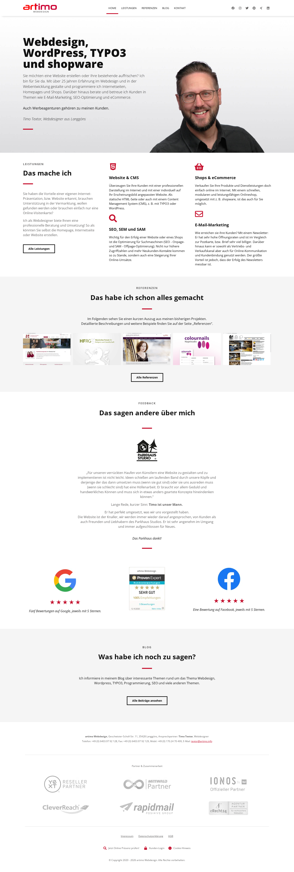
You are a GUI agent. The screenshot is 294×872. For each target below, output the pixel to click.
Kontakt (180, 8)
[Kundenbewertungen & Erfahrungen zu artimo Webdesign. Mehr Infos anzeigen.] (147, 609)
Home (112, 8)
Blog (165, 8)
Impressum (127, 836)
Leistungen (129, 8)
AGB (170, 836)
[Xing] (261, 8)
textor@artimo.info (201, 741)
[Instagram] (240, 8)
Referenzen (149, 8)
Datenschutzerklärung (150, 836)
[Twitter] (247, 8)
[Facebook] (233, 8)
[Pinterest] (254, 8)
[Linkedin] (268, 8)
